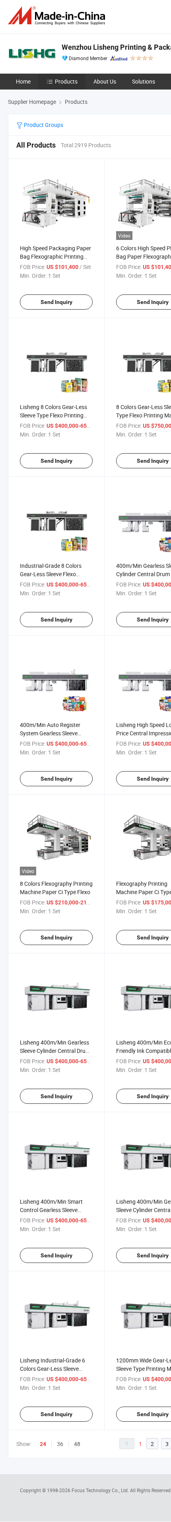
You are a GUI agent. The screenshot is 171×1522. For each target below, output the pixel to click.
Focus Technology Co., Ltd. (101, 1490)
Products (66, 81)
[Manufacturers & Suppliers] (58, 15)
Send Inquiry (56, 302)
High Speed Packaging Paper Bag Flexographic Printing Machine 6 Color (55, 256)
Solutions (143, 81)
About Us (104, 81)
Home (23, 81)
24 (43, 1444)
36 (60, 1444)
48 (77, 1444)
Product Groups (43, 125)
